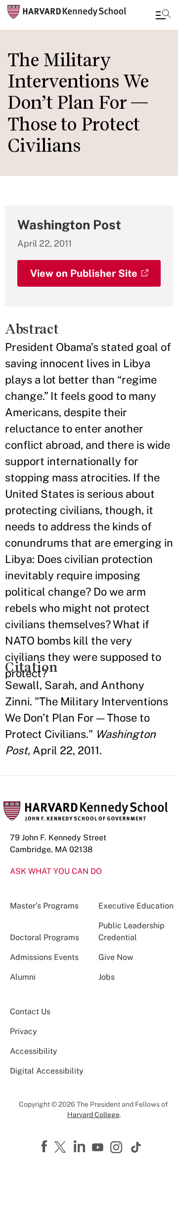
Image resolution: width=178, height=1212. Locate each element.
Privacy (23, 1031)
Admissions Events (44, 957)
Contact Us (30, 1011)
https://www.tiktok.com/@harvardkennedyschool (136, 1147)
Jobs (106, 977)
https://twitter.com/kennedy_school (61, 1147)
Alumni (23, 977)
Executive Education (136, 905)
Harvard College (93, 1115)
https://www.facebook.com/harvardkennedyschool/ (45, 1146)
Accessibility (33, 1051)
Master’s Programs (44, 905)
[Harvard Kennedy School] (66, 11)
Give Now (115, 957)
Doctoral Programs (44, 937)
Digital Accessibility (47, 1071)
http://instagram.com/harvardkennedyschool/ (117, 1148)
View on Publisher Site (83, 273)
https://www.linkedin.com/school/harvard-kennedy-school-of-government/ (80, 1146)
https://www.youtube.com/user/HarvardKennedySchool (98, 1147)
